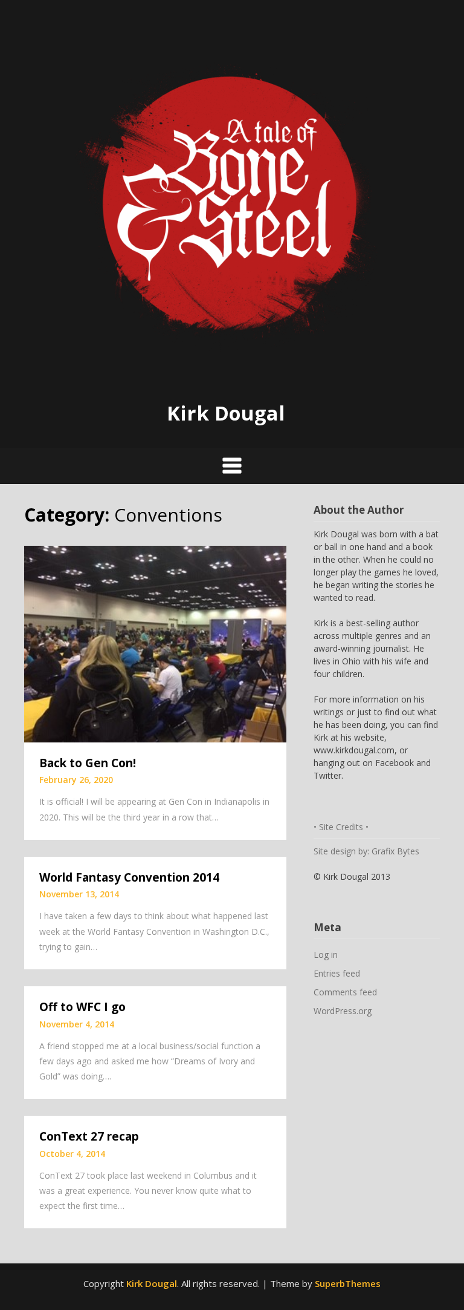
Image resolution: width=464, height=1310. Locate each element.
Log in (326, 954)
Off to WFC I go (82, 1007)
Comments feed (345, 992)
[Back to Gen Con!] (155, 643)
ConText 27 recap (89, 1136)
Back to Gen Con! (87, 763)
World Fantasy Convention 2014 (129, 877)
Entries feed (337, 973)
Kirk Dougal (226, 413)
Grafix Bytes (395, 851)
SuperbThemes (348, 1283)
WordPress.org (343, 1011)
